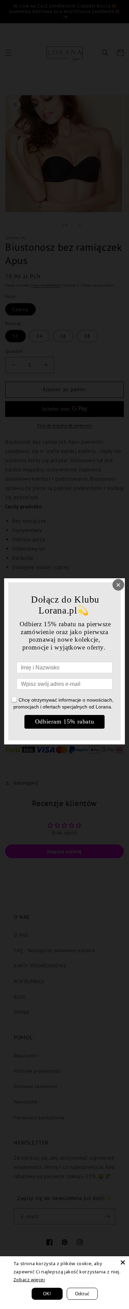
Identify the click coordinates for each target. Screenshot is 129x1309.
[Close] (122, 1262)
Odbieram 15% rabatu (64, 721)
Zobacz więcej (29, 1279)
